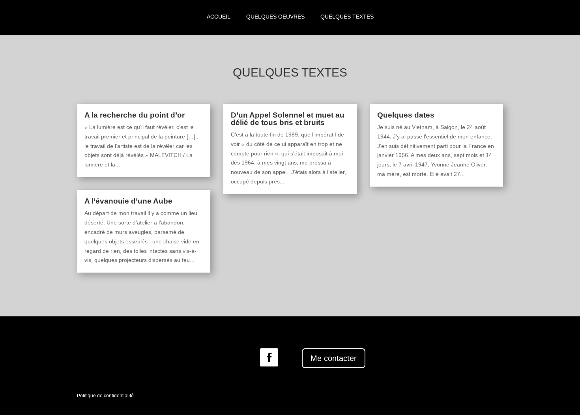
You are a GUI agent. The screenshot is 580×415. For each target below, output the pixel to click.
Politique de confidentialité (105, 395)
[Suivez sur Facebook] (269, 357)
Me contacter (334, 358)
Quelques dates (405, 115)
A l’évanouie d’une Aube (128, 201)
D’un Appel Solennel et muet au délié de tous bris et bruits (287, 119)
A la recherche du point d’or (134, 115)
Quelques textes (347, 17)
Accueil (218, 17)
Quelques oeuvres (275, 17)
